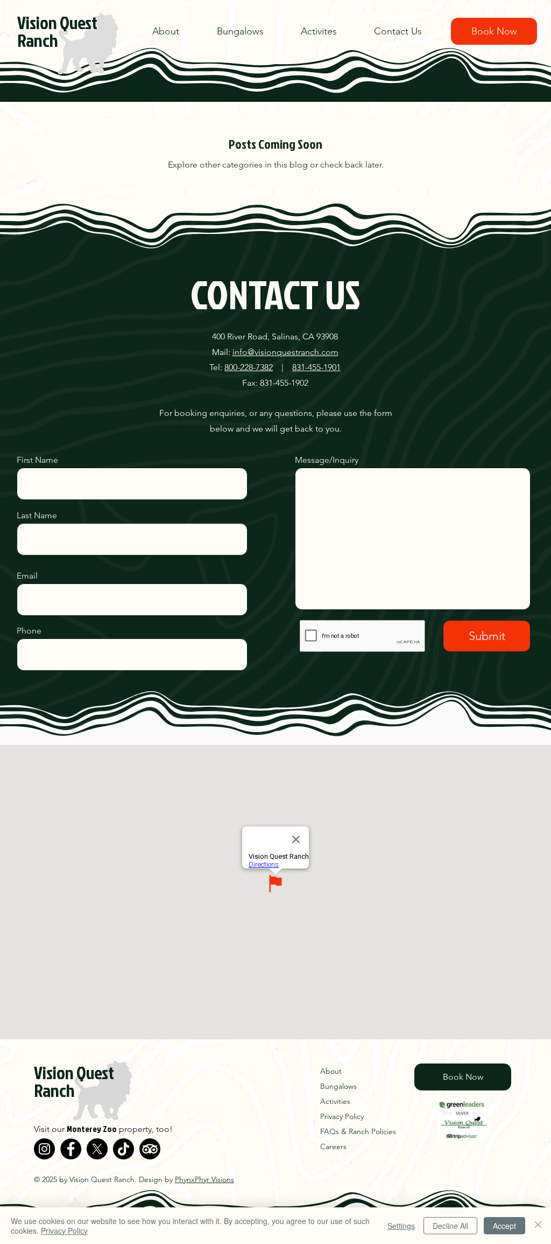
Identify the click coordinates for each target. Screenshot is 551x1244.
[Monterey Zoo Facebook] (70, 1148)
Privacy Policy (64, 1230)
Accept (504, 1225)
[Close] (538, 1225)
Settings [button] (401, 1225)
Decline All (450, 1225)
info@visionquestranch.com (285, 352)
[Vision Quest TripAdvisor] (149, 1148)
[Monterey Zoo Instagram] (44, 1148)
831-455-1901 (316, 367)
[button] (329, 31)
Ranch (37, 40)
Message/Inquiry (326, 460)
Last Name (37, 515)
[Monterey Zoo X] (97, 1148)
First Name (37, 460)
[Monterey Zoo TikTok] (123, 1148)
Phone (29, 631)
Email (27, 576)
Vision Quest (57, 22)
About (331, 1071)
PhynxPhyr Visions (204, 1179)
